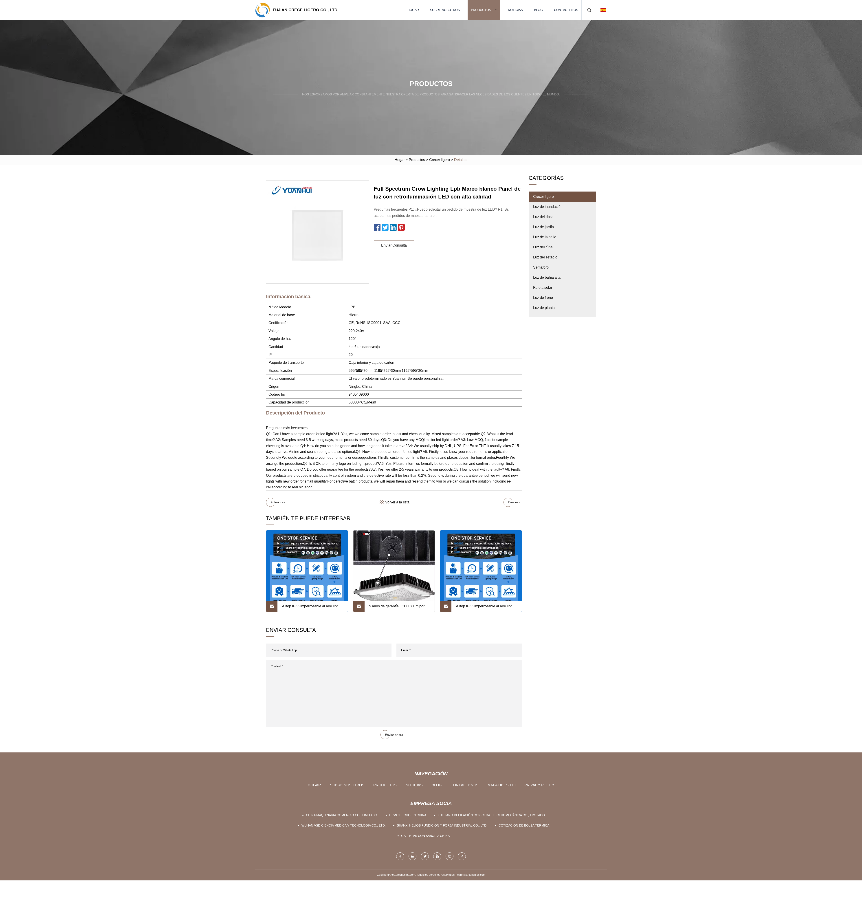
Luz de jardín (543, 227)
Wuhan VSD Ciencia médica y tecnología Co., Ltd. (343, 825)
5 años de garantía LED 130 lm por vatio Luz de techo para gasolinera (396, 608)
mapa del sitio (501, 785)
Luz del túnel (543, 247)
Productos (481, 10)
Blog (538, 10)
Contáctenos (566, 10)
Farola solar (542, 287)
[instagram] (449, 856)
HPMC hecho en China (407, 815)
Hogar (413, 10)
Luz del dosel (543, 217)
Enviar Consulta (394, 245)
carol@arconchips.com (471, 874)
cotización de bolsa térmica (524, 825)
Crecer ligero (439, 160)
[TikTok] (462, 856)
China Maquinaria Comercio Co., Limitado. (342, 815)
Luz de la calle (544, 237)
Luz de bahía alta (547, 277)
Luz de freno (543, 298)
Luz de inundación (548, 207)
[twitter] (425, 856)
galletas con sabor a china (425, 836)
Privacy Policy (539, 785)
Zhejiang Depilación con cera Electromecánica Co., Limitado (491, 815)
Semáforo (541, 267)
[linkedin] (412, 856)
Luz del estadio (545, 257)
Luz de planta (544, 308)
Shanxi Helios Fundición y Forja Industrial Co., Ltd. (442, 825)
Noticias (515, 10)
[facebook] (400, 856)
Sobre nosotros (445, 10)
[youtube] (437, 856)
